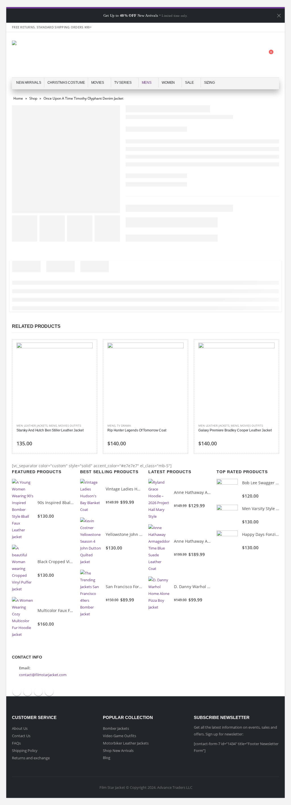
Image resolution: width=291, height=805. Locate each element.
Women (168, 83)
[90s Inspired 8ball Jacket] (22, 509)
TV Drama (124, 425)
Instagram (49, 691)
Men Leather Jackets (31, 425)
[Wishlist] (254, 55)
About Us (20, 728)
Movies (97, 83)
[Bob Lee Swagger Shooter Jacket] (227, 489)
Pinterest (38, 691)
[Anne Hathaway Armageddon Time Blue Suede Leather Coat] (159, 548)
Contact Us (21, 735)
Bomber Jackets (116, 728)
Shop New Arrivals (118, 750)
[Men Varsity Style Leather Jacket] (227, 515)
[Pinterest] (264, 27)
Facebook (17, 691)
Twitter (27, 691)
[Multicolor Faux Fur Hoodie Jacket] (22, 617)
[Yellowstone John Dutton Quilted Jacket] (90, 541)
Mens (147, 83)
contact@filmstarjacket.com (42, 674)
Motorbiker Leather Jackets (126, 743)
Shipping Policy (25, 750)
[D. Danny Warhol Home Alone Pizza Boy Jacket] (159, 594)
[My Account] (241, 55)
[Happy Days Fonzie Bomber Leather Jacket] (227, 541)
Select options (83, 352)
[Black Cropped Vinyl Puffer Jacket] (22, 568)
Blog (106, 757)
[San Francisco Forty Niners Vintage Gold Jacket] (90, 593)
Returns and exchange (31, 757)
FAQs (16, 743)
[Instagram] (274, 27)
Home (18, 98)
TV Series (123, 83)
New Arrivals (28, 83)
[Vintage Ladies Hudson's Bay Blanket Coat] (90, 496)
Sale (189, 83)
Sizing (209, 83)
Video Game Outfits (119, 735)
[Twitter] (254, 27)
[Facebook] (244, 27)
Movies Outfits (69, 425)
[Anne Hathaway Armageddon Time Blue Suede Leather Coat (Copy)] (159, 499)
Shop (33, 98)
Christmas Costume (66, 83)
